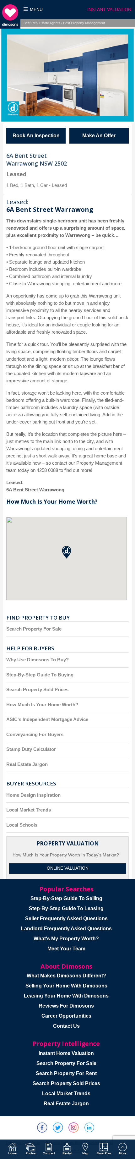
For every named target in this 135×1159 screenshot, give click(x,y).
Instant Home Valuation (66, 1053)
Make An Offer (99, 135)
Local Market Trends (28, 809)
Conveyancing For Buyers (34, 734)
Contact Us (66, 1026)
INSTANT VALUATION (109, 9)
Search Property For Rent (66, 1073)
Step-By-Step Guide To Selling (66, 898)
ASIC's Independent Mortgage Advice (47, 719)
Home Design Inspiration (33, 795)
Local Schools (21, 825)
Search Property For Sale (34, 628)
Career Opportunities (66, 1016)
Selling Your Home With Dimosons (66, 985)
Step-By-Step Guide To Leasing (66, 908)
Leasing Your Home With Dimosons (66, 995)
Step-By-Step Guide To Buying (39, 674)
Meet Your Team (66, 948)
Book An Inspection (36, 135)
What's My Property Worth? (66, 938)
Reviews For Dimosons (66, 1006)
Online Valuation (68, 868)
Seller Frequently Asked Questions (66, 918)
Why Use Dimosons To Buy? (37, 659)
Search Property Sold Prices (37, 689)
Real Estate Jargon (27, 764)
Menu (36, 9)
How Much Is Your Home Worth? (52, 501)
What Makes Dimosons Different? (66, 975)
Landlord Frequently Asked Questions (66, 928)
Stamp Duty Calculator (31, 749)
